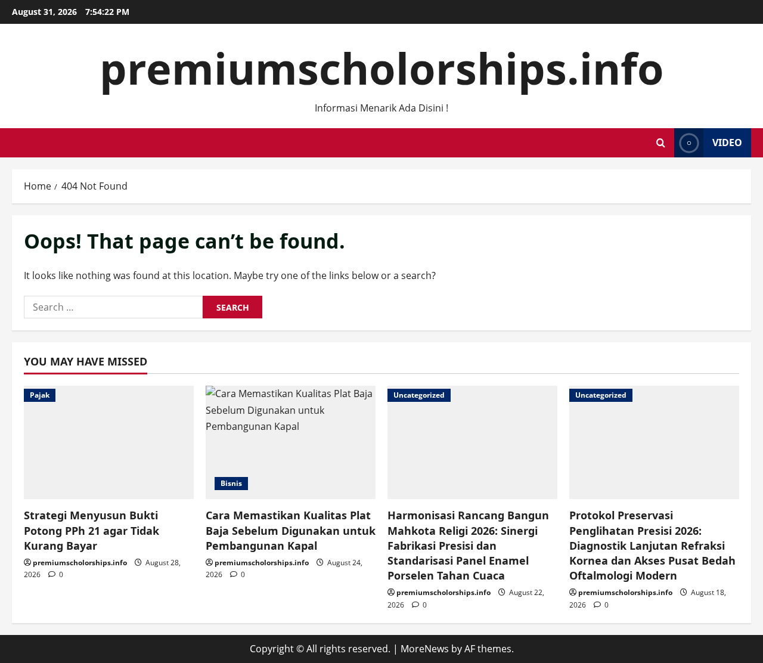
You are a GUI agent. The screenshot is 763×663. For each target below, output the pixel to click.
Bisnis (231, 483)
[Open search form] (660, 142)
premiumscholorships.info (382, 68)
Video (727, 142)
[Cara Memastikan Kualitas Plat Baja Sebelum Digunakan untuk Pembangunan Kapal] (291, 442)
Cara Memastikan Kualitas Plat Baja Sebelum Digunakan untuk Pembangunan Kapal (291, 530)
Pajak (39, 395)
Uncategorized (419, 395)
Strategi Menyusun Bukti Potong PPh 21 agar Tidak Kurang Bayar (91, 530)
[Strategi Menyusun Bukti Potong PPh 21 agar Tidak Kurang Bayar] (109, 442)
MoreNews (425, 648)
